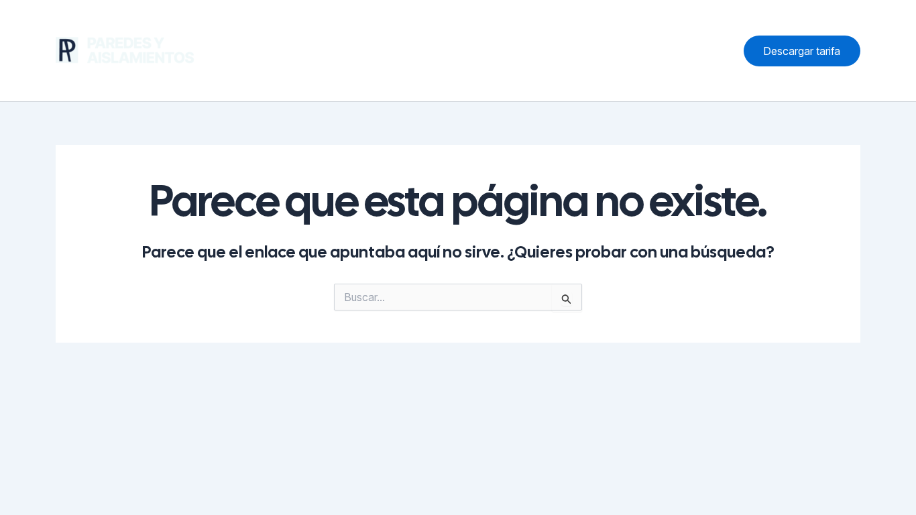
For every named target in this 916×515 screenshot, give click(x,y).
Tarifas (633, 50)
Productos (570, 50)
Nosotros (501, 50)
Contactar (695, 50)
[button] (802, 51)
